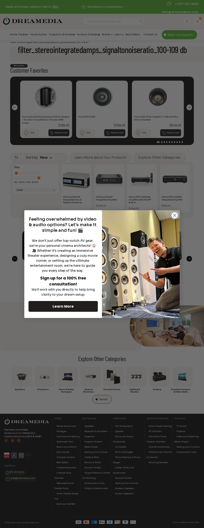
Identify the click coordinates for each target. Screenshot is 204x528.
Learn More (63, 306)
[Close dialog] (174, 215)
